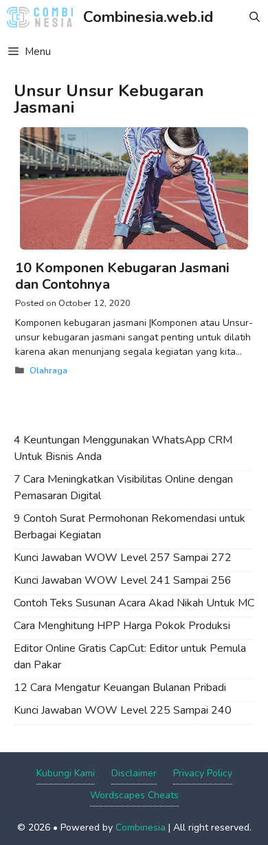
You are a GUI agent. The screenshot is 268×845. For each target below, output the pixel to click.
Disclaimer (134, 773)
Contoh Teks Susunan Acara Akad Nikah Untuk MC (134, 603)
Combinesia (140, 827)
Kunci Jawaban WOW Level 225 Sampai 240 (123, 710)
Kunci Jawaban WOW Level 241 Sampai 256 (123, 580)
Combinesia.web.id (148, 17)
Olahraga (48, 370)
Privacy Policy (202, 773)
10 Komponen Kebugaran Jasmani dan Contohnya (122, 276)
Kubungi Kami (65, 773)
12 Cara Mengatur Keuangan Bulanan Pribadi (120, 687)
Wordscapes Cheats (134, 795)
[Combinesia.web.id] (43, 17)
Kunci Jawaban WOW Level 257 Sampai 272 (123, 557)
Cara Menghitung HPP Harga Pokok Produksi (122, 625)
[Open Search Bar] (254, 17)
